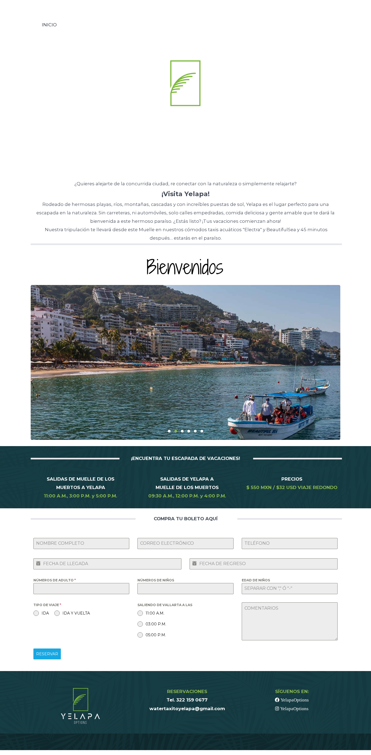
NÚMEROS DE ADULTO (54, 580)
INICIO (49, 24)
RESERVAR (47, 653)
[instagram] (311, 24)
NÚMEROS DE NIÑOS (155, 580)
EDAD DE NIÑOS (256, 580)
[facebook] (305, 24)
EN (325, 24)
